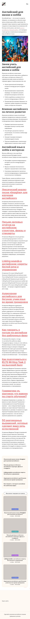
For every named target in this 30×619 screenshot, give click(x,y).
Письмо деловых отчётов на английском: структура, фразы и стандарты (14, 227)
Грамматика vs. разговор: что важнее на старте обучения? (15, 393)
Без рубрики (15, 509)
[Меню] (27, 3)
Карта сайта (5, 601)
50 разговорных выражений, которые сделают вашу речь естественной (15, 424)
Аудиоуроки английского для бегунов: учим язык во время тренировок (15, 298)
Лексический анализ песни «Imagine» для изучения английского (14, 194)
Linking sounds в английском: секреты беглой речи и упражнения (14, 265)
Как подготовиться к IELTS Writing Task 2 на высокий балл (14, 362)
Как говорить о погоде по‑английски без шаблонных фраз (14, 332)
